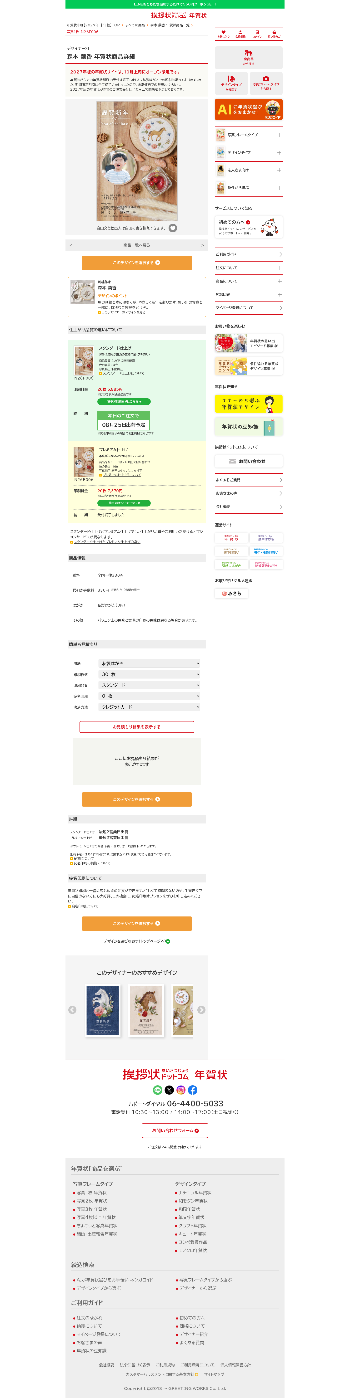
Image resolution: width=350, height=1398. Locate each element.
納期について (84, 858)
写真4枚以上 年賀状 (96, 1217)
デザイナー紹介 (194, 1334)
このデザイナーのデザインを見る (123, 312)
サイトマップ (214, 1374)
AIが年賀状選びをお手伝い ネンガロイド (115, 1280)
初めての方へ (192, 1318)
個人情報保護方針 (235, 1365)
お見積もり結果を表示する (137, 727)
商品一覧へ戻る (137, 245)
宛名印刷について (85, 906)
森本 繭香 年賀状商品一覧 (170, 25)
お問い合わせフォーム (173, 1130)
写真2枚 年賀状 (92, 1201)
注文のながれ (89, 1318)
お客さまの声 (89, 1342)
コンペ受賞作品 (193, 1242)
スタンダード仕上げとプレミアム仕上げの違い (107, 542)
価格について (192, 1326)
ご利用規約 (165, 1365)
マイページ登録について (99, 1334)
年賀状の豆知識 (92, 1351)
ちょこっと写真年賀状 (97, 1225)
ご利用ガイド (226, 254)
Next (201, 1010)
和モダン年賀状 (193, 1201)
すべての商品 (135, 25)
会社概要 (106, 1365)
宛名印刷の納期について (92, 863)
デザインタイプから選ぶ (99, 1288)
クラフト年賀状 (192, 1225)
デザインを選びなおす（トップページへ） (135, 941)
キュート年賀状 (192, 1234)
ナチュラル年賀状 (195, 1192)
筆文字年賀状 (191, 1217)
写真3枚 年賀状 (92, 1209)
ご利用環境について (197, 1365)
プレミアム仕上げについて (122, 475)
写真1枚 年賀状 (92, 1192)
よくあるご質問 (228, 480)
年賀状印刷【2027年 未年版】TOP (93, 25)
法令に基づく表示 (135, 1365)
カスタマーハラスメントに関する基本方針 (160, 1374)
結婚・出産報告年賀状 (97, 1234)
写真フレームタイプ (93, 1184)
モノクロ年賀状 (193, 1250)
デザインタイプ (190, 1184)
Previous (72, 1010)
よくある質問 (192, 1342)
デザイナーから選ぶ (198, 1288)
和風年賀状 (189, 1209)
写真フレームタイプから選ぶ (206, 1280)
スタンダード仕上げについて (124, 373)
